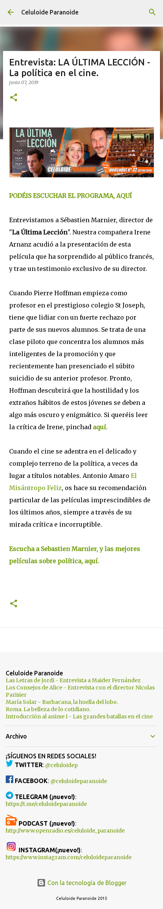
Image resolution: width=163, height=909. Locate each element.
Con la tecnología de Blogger (86, 882)
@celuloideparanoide (78, 781)
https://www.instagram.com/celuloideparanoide (69, 857)
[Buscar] (152, 12)
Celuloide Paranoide (49, 12)
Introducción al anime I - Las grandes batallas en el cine (79, 716)
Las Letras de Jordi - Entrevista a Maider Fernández (73, 680)
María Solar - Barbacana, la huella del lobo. (62, 702)
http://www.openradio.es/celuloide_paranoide (65, 830)
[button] (13, 98)
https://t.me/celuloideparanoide (46, 804)
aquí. (100, 427)
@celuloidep (61, 765)
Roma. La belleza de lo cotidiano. (48, 709)
